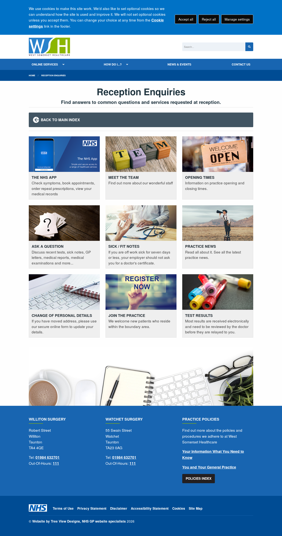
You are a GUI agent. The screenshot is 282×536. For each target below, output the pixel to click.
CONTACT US (241, 64)
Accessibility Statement (150, 508)
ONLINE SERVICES (45, 64)
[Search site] (249, 46)
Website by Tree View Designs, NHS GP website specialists (79, 521)
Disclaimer (118, 508)
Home (32, 75)
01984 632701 (47, 457)
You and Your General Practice (209, 467)
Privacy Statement (91, 508)
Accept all (185, 19)
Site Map (195, 508)
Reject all (209, 19)
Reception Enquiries (53, 75)
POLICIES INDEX (198, 478)
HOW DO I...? (113, 64)
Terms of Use (63, 508)
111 (56, 463)
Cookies (178, 508)
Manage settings (237, 19)
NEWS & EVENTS (179, 64)
